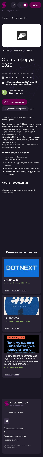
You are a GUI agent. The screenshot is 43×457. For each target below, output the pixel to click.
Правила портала (11, 440)
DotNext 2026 (11, 279)
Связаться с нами (15, 412)
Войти (35, 5)
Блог (6, 432)
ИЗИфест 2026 (11, 318)
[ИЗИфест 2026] (21, 306)
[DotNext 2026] (21, 268)
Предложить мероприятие (15, 436)
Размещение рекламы (13, 428)
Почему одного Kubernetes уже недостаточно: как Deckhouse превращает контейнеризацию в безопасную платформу (21, 360)
